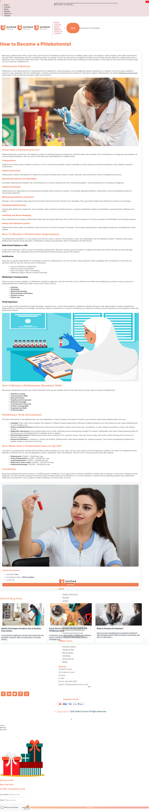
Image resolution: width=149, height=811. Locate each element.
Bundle (7, 11)
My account (68, 652)
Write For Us (68, 658)
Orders (65, 601)
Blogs (6, 9)
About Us (7, 13)
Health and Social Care (73, 633)
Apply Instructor (70, 594)
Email (2, 800)
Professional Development (74, 627)
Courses (7, 7)
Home (6, 5)
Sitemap (66, 655)
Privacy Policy (69, 646)
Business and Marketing (74, 630)
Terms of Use (68, 649)
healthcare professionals (128, 73)
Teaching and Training (73, 636)
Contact (7, 15)
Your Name (5, 794)
